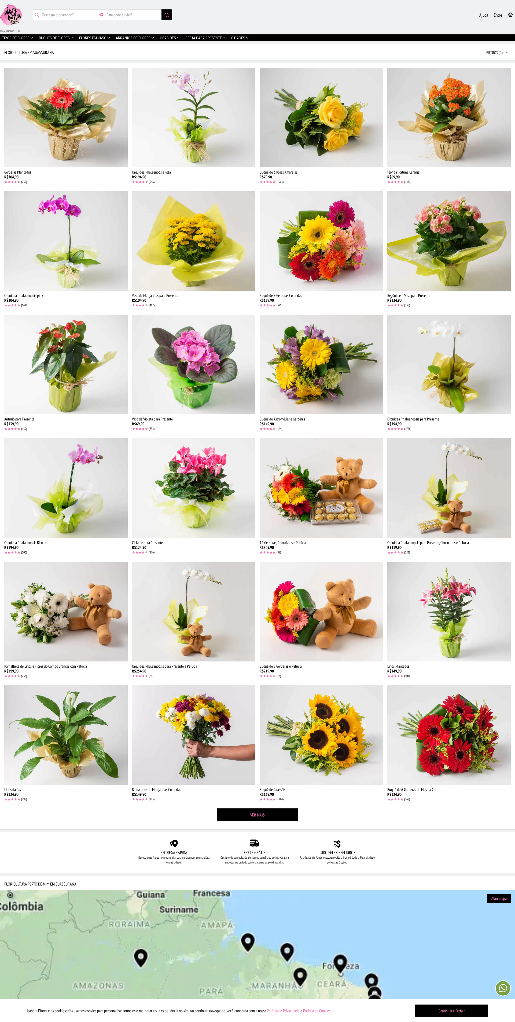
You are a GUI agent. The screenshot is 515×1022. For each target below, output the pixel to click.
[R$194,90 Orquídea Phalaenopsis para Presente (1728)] (449, 364)
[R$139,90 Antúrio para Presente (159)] (66, 364)
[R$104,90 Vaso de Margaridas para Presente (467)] (193, 241)
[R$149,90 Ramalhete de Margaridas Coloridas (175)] (193, 735)
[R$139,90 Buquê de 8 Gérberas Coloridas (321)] (321, 241)
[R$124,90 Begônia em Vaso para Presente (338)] (449, 241)
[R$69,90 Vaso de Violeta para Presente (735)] (193, 364)
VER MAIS (257, 815)
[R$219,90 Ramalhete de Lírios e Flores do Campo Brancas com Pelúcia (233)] (66, 611)
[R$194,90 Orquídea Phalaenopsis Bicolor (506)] (66, 488)
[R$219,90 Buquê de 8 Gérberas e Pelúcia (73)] (321, 611)
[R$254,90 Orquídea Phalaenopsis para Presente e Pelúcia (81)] (193, 611)
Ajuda (483, 15)
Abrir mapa (499, 898)
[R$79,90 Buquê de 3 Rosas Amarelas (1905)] (321, 117)
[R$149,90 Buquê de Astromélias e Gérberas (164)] (321, 364)
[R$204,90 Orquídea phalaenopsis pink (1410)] (66, 241)
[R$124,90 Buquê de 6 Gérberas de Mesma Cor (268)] (449, 735)
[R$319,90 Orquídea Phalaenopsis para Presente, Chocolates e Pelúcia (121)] (449, 488)
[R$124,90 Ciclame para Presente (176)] (193, 488)
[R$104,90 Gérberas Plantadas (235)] (66, 117)
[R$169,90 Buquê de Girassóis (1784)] (321, 735)
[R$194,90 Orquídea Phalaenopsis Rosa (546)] (193, 117)
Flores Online (7, 31)
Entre (498, 15)
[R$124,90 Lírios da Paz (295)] (66, 735)
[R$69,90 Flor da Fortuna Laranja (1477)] (449, 117)
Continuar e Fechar (452, 1010)
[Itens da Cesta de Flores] (510, 15)
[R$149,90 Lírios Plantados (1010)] (449, 611)
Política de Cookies (316, 1010)
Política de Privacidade (283, 1010)
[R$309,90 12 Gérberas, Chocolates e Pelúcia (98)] (321, 488)
